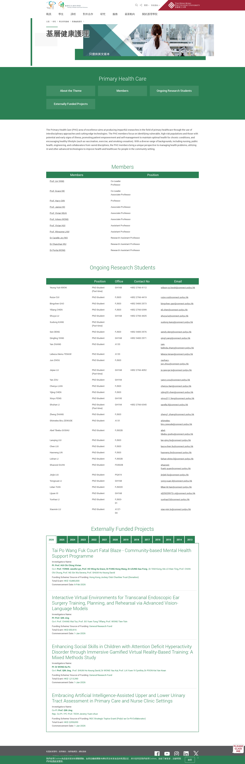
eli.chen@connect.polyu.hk (174, 309)
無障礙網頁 (72, 751)
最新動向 (130, 14)
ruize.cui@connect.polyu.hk (174, 297)
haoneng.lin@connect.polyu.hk (176, 452)
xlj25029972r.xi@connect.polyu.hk (178, 493)
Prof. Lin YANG (57, 181)
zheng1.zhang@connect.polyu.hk (177, 414)
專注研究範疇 (64, 21)
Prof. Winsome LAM (59, 231)
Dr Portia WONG (57, 250)
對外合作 (88, 14)
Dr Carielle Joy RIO (59, 237)
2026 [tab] (51, 539)
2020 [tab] (115, 539)
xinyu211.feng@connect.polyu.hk (177, 398)
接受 (190, 759)
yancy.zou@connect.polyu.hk (175, 379)
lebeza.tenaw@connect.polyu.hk (177, 354)
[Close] (198, 757)
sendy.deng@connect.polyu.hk (176, 331)
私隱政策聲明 (51, 751)
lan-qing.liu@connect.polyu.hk (176, 440)
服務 (115, 14)
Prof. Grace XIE (57, 190)
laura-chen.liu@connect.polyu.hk (177, 446)
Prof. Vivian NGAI (58, 213)
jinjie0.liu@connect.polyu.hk (175, 474)
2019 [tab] (125, 539)
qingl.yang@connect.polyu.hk (175, 338)
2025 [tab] (61, 539)
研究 (102, 14)
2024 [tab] (72, 539)
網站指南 (82, 751)
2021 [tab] (104, 539)
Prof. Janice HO (57, 206)
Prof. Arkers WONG (59, 219)
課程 (73, 14)
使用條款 (62, 751)
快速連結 (154, 5)
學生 (61, 14)
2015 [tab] (168, 539)
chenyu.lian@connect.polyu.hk (176, 386)
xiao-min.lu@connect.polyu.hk (176, 509)
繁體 (146, 5)
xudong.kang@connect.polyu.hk (177, 322)
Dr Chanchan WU (58, 244)
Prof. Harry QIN (57, 200)
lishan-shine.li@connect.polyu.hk (177, 458)
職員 (48, 14)
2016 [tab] (157, 539)
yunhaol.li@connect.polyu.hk (175, 499)
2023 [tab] (83, 539)
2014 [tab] (179, 539)
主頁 (48, 21)
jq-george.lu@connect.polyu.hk (176, 370)
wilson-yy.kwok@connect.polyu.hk (178, 287)
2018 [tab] (136, 539)
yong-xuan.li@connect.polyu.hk (176, 480)
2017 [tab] (147, 539)
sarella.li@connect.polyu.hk (174, 404)
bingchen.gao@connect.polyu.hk (177, 303)
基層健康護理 (77, 21)
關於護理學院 (149, 14)
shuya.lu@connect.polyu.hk (174, 315)
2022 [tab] (93, 539)
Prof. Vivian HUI (57, 225)
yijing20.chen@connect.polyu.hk (177, 392)
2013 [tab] (189, 539)
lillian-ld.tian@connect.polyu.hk (176, 486)
